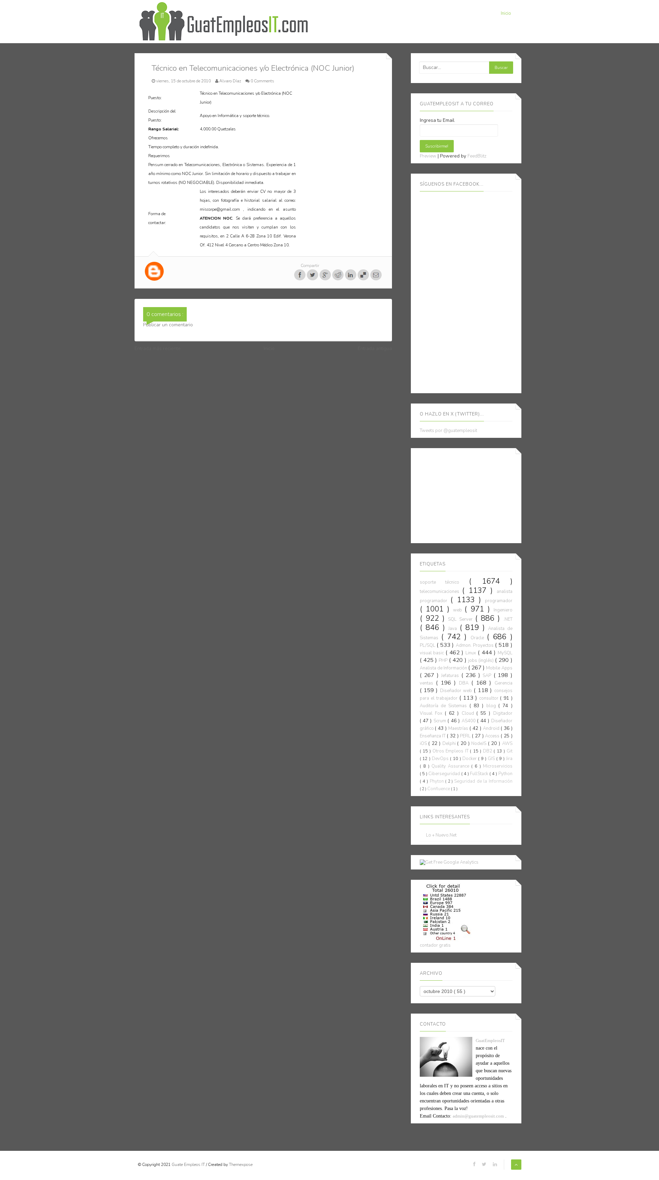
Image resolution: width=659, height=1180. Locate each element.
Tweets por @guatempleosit (448, 431)
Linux (471, 653)
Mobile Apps (499, 668)
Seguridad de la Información (483, 781)
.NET (508, 619)
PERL (466, 736)
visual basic (433, 653)
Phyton (437, 781)
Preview (428, 156)
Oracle (479, 638)
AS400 (469, 721)
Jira (509, 759)
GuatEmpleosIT (490, 1040)
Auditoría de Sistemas (445, 706)
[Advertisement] (471, 494)
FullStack (479, 774)
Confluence (439, 789)
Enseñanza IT (433, 736)
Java (454, 629)
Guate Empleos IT (189, 1164)
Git (509, 751)
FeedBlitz (476, 156)
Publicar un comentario (168, 325)
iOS (424, 743)
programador (498, 601)
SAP (488, 676)
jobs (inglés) (481, 660)
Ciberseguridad (444, 774)
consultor (489, 698)
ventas (428, 683)
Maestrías (459, 728)
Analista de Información (444, 668)
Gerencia (503, 683)
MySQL (505, 653)
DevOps (441, 759)
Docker (470, 759)
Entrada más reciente (158, 348)
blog (492, 706)
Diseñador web (457, 691)
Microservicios (497, 766)
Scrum (440, 721)
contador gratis (435, 945)
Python (505, 774)
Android (492, 728)
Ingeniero (503, 610)
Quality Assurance (451, 766)
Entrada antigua (375, 348)
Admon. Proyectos (475, 645)
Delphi (450, 743)
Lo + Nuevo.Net (441, 835)
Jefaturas (451, 676)
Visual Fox (432, 713)
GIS (492, 759)
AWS (507, 743)
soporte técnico (444, 582)
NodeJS (479, 743)
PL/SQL (428, 645)
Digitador (502, 713)
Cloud (469, 713)
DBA (465, 683)
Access (493, 736)
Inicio (506, 13)
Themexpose (241, 1164)
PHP (444, 660)
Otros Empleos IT (451, 751)
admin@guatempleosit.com (478, 1116)
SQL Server (461, 619)
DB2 (488, 751)
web (459, 610)
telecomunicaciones (441, 591)
